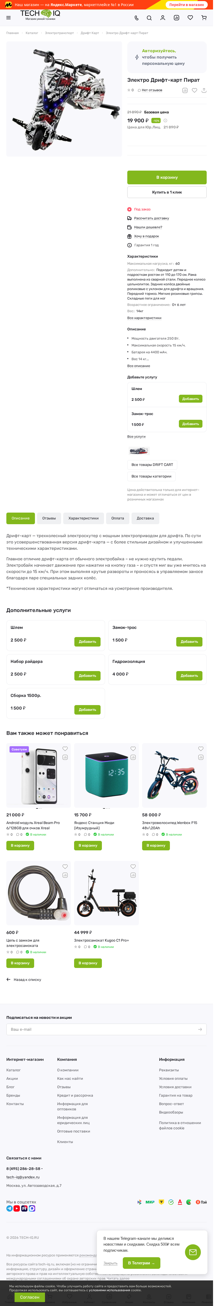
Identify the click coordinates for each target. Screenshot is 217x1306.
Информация (172, 1059)
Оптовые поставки (73, 1131)
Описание (21, 518)
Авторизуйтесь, (159, 50)
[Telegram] (9, 1208)
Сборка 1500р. (26, 695)
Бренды (13, 1095)
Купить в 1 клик (167, 192)
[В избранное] (194, 90)
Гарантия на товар (175, 1095)
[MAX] (32, 1208)
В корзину (167, 177)
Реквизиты (169, 1070)
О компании (68, 1070)
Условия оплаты (173, 1078)
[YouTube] (16, 1208)
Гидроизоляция (128, 661)
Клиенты (65, 1142)
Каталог (13, 1070)
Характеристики (84, 518)
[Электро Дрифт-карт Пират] (64, 99)
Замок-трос (142, 414)
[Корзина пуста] (204, 17)
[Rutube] (24, 1208)
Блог (10, 1087)
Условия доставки (175, 1087)
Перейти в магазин (186, 4)
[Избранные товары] (190, 17)
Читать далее (118, 1278)
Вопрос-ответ (171, 1104)
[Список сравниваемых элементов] (176, 17)
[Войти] (162, 17)
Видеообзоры (171, 1112)
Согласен (29, 1297)
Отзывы (49, 518)
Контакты (15, 1104)
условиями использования (109, 1290)
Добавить (190, 399)
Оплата (117, 518)
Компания (67, 1059)
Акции (12, 1078)
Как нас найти (70, 1078)
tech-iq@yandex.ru (22, 1177)
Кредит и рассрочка (75, 1095)
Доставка (145, 518)
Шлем (137, 389)
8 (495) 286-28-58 (23, 1169)
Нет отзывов (152, 90)
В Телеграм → (141, 1263)
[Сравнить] (185, 90)
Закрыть (110, 1263)
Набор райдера (27, 661)
